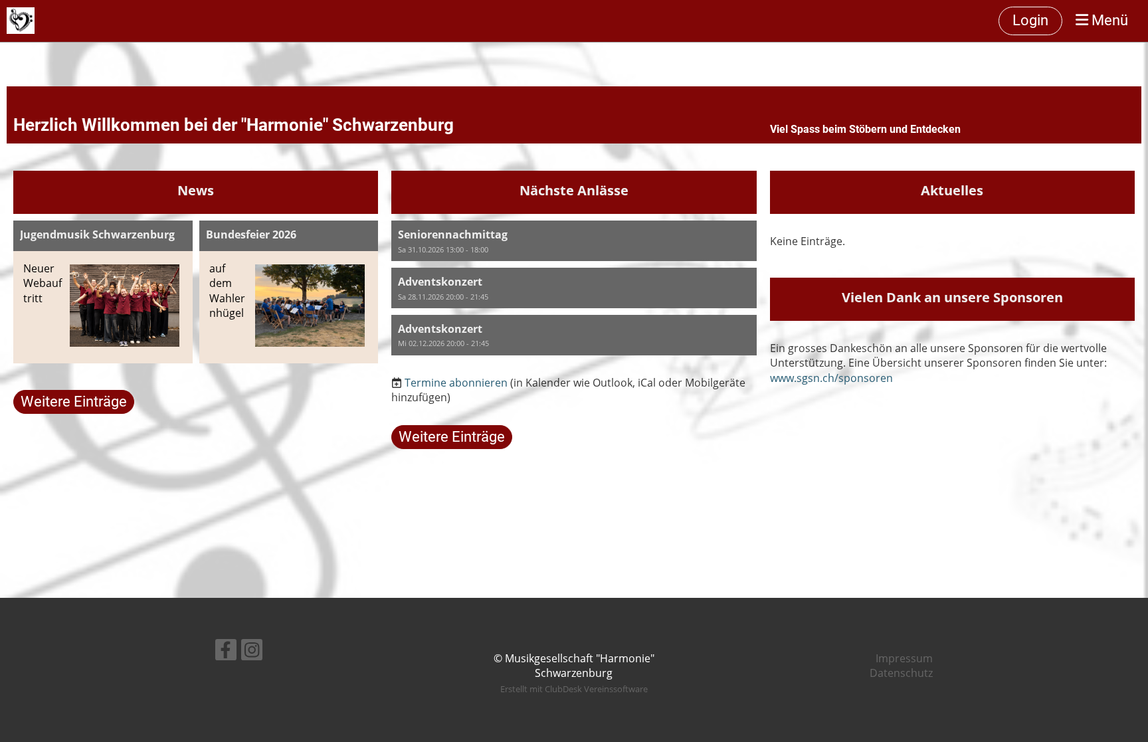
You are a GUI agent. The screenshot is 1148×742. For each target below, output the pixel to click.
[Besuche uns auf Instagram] (251, 652)
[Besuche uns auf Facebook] (226, 652)
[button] (573, 241)
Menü (1108, 20)
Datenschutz (901, 673)
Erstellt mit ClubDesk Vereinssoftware (574, 689)
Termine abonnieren (456, 382)
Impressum (904, 658)
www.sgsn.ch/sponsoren (831, 378)
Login (1030, 20)
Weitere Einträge (74, 401)
